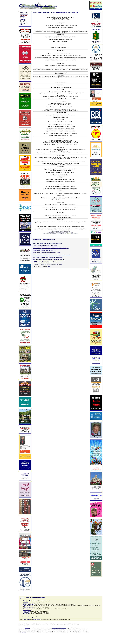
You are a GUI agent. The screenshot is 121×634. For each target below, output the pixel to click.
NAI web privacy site (23, 632)
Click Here (96, 498)
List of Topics (23, 20)
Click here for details (25, 90)
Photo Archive (23, 21)
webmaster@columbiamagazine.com (59, 628)
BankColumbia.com (96, 41)
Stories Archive (23, 23)
